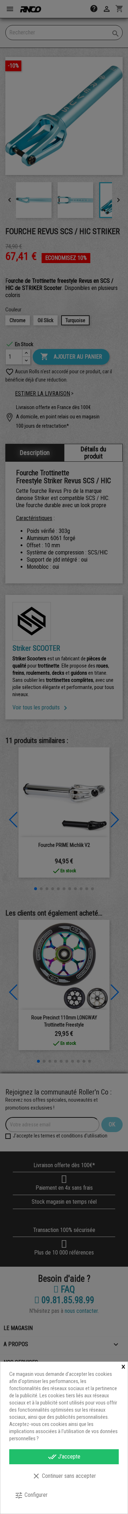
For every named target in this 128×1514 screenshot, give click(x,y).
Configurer (31, 1495)
